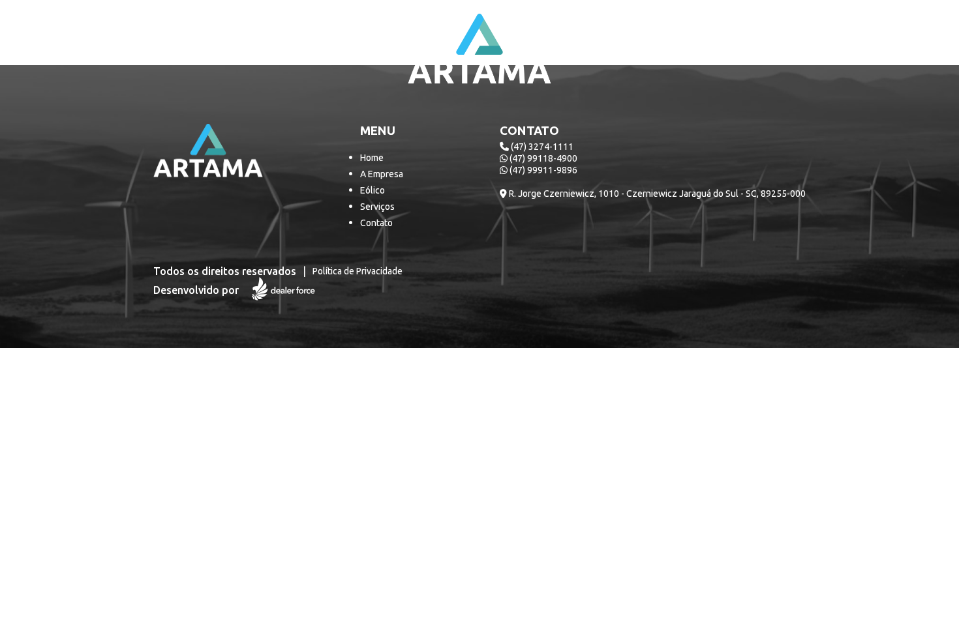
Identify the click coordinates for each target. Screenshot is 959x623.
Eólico (372, 190)
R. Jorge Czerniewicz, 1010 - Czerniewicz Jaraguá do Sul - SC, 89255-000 (656, 193)
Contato (376, 223)
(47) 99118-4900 (542, 158)
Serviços (377, 206)
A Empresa (381, 174)
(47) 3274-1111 (541, 146)
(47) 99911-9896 (542, 170)
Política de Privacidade (357, 271)
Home (372, 157)
